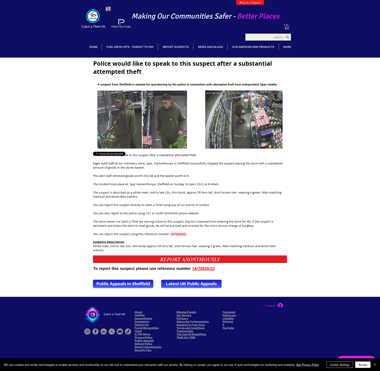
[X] (112, 331)
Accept (363, 365)
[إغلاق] (375, 365)
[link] (287, 27)
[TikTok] (128, 331)
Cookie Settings (340, 365)
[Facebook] (95, 331)
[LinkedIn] (104, 331)
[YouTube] (120, 331)
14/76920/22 (178, 234)
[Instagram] (87, 331)
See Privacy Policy (307, 365)
